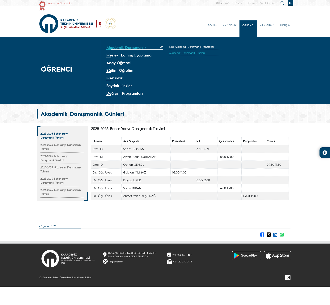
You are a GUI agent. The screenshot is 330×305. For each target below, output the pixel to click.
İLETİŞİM (285, 25)
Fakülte (239, 3)
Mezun (251, 3)
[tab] (134, 47)
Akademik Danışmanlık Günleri (187, 52)
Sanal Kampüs (267, 3)
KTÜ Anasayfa (223, 3)
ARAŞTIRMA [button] (267, 25)
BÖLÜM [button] (212, 25)
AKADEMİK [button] (230, 25)
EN (290, 2)
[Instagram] (287, 277)
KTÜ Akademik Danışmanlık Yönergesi (191, 46)
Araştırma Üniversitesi (60, 3)
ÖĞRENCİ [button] (248, 25)
